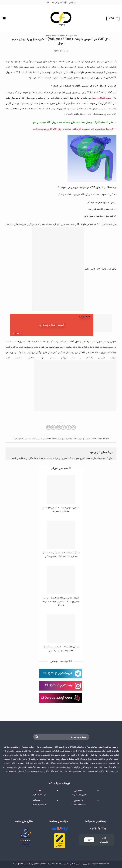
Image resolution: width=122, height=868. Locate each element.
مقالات (62, 35)
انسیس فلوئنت (36, 438)
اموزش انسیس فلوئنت (101, 358)
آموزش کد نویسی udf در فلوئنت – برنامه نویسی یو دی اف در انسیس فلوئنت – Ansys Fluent (61, 601)
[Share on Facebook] (68, 427)
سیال (21, 341)
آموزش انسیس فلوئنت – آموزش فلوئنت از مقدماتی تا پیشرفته (61, 509)
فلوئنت (15, 438)
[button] (112, 18)
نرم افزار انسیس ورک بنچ (77, 61)
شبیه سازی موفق (71, 35)
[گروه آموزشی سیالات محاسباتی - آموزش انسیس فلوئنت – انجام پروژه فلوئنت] (61, 18)
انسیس (45, 438)
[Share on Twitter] (63, 427)
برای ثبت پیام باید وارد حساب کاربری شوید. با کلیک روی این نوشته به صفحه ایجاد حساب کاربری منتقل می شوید (62, 458)
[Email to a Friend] (58, 427)
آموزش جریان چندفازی (51, 325)
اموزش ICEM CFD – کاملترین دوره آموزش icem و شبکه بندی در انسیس (61, 648)
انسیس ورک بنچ (24, 438)
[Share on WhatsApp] (73, 427)
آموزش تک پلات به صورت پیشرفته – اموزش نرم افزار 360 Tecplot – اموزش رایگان (61, 554)
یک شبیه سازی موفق (52, 35)
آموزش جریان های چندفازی (48, 358)
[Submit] (37, 737)
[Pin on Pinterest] (53, 427)
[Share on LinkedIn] (48, 427)
